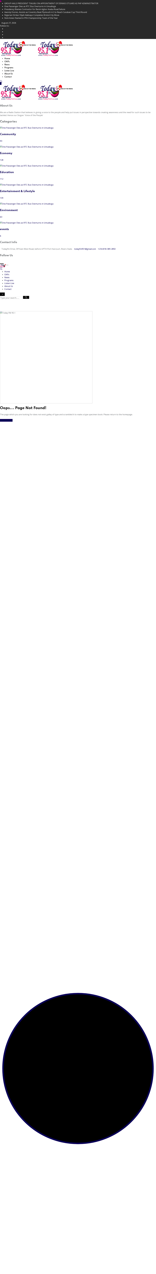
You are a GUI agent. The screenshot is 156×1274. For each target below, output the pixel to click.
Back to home (6, 420)
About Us (8, 74)
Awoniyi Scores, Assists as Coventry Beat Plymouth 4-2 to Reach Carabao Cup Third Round (45, 12)
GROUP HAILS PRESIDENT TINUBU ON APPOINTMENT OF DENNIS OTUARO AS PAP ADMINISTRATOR (51, 3)
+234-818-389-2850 (107, 249)
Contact (8, 77)
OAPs (7, 62)
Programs (8, 68)
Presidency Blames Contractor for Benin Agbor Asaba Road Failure (34, 9)
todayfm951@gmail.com (85, 249)
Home (7, 59)
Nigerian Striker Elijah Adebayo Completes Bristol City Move (31, 15)
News (7, 65)
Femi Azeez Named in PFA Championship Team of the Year (31, 18)
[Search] (1, 82)
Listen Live (9, 71)
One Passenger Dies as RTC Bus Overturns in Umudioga (30, 6)
